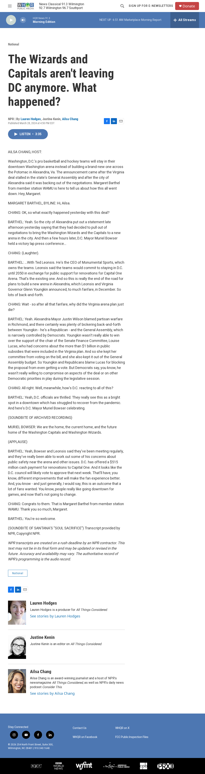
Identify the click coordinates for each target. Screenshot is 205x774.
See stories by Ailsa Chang (52, 693)
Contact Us (79, 728)
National (13, 44)
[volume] (23, 20)
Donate (189, 6)
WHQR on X (122, 728)
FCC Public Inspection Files (131, 737)
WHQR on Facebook (85, 737)
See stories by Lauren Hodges (55, 616)
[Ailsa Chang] (17, 681)
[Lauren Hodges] (17, 613)
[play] (11, 20)
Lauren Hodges (31, 119)
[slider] (29, 20)
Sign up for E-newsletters (151, 5)
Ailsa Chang (70, 119)
